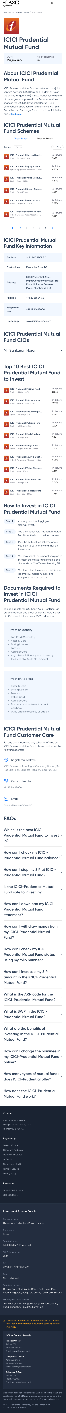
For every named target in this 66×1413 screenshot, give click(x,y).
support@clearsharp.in (14, 1120)
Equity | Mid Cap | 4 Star (20, 392)
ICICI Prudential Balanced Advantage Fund (31, 211)
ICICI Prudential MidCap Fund (25, 389)
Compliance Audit (12, 1164)
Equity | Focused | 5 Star (20, 158)
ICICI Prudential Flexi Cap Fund (25, 434)
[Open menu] (59, 3)
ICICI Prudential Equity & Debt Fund (27, 166)
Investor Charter (11, 1145)
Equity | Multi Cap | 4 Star (21, 426)
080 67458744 (15, 1347)
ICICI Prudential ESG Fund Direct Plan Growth (32, 479)
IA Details (7, 1159)
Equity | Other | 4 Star (19, 437)
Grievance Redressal (13, 1150)
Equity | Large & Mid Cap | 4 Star (24, 449)
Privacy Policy (9, 1173)
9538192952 (14, 1379)
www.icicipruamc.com (38, 321)
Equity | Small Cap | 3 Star (21, 494)
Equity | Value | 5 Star (19, 181)
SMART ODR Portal (13, 1190)
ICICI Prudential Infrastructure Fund (28, 400)
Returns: (8, 147)
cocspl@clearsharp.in (21, 1366)
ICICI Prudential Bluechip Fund (25, 200)
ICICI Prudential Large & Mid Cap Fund (29, 445)
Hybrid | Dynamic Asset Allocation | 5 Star (25, 216)
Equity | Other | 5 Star (19, 192)
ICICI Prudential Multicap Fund (25, 423)
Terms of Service (11, 1169)
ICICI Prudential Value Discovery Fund (29, 178)
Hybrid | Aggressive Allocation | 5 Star (26, 170)
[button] (20, 139)
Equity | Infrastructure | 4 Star (22, 403)
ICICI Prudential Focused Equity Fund (28, 155)
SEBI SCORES (10, 1195)
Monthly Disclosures (12, 1154)
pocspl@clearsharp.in (21, 1351)
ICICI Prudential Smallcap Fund (25, 490)
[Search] (52, 3)
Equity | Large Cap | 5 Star (21, 203)
